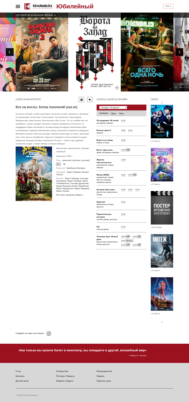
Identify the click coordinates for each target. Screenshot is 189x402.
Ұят (98, 227)
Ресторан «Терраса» (65, 376)
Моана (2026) (103, 175)
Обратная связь (104, 381)
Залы (121, 113)
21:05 (123, 245)
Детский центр (22, 381)
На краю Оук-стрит (106, 189)
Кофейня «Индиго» (65, 381)
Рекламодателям (104, 371)
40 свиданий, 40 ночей (108, 120)
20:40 (123, 241)
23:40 (130, 130)
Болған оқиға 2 (104, 130)
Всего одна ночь (105, 150)
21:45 (123, 227)
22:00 (130, 190)
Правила (100, 376)
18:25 (123, 175)
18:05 (123, 237)
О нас (18, 371)
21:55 (123, 160)
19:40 (130, 175)
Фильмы (103, 113)
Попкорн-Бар (62, 371)
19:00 (135, 237)
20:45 (123, 202)
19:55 (123, 130)
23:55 (123, 121)
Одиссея (101, 202)
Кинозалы (20, 376)
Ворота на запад (105, 140)
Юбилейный (75, 6)
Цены (113, 113)
